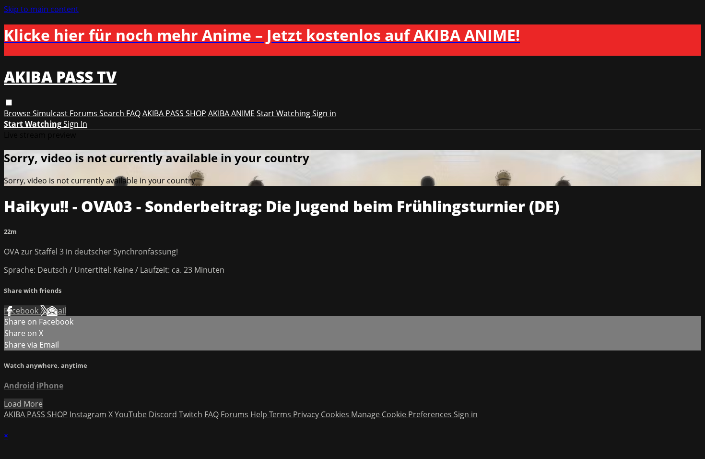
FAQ (133, 113)
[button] (9, 102)
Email (56, 310)
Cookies (336, 414)
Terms (281, 414)
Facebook (22, 310)
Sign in (324, 113)
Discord (163, 414)
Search (112, 113)
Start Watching (284, 113)
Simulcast (51, 113)
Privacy (307, 414)
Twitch (190, 414)
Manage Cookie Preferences (402, 414)
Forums (84, 113)
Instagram (88, 414)
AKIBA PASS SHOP (174, 113)
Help (259, 414)
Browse (18, 113)
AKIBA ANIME (231, 113)
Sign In (75, 124)
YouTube (131, 414)
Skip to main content (41, 9)
